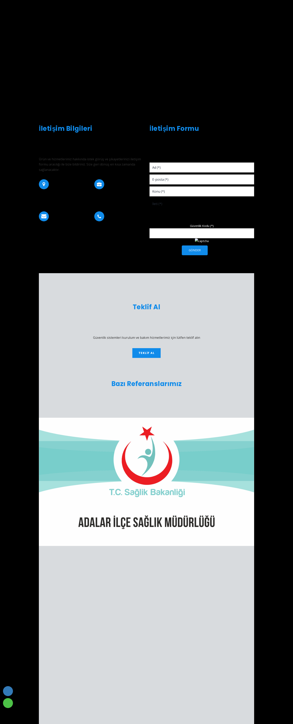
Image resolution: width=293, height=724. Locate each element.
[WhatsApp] (8, 703)
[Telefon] (8, 691)
